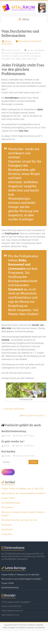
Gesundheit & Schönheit (30, 41)
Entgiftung (16, 56)
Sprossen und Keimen (13, 409)
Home (8, 472)
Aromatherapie (39, 50)
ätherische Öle (6, 53)
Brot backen (8, 451)
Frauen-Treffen (8, 498)
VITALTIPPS (7, 44)
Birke (23, 53)
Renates (7, 436)
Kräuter (29, 59)
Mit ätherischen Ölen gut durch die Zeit (19, 520)
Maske (34, 59)
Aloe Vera (30, 50)
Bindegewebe (16, 53)
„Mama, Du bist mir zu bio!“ (33, 415)
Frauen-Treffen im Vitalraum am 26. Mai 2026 (22, 488)
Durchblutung (6, 56)
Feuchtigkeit (5, 59)
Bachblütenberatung (13, 431)
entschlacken (25, 56)
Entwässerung (35, 56)
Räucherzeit (7, 529)
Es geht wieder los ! (12, 441)
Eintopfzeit (6, 524)
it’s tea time (6, 534)
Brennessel (30, 53)
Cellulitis (37, 53)
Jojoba (23, 59)
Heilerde (18, 59)
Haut (12, 59)
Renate (8, 41)
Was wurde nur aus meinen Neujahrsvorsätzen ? (23, 493)
